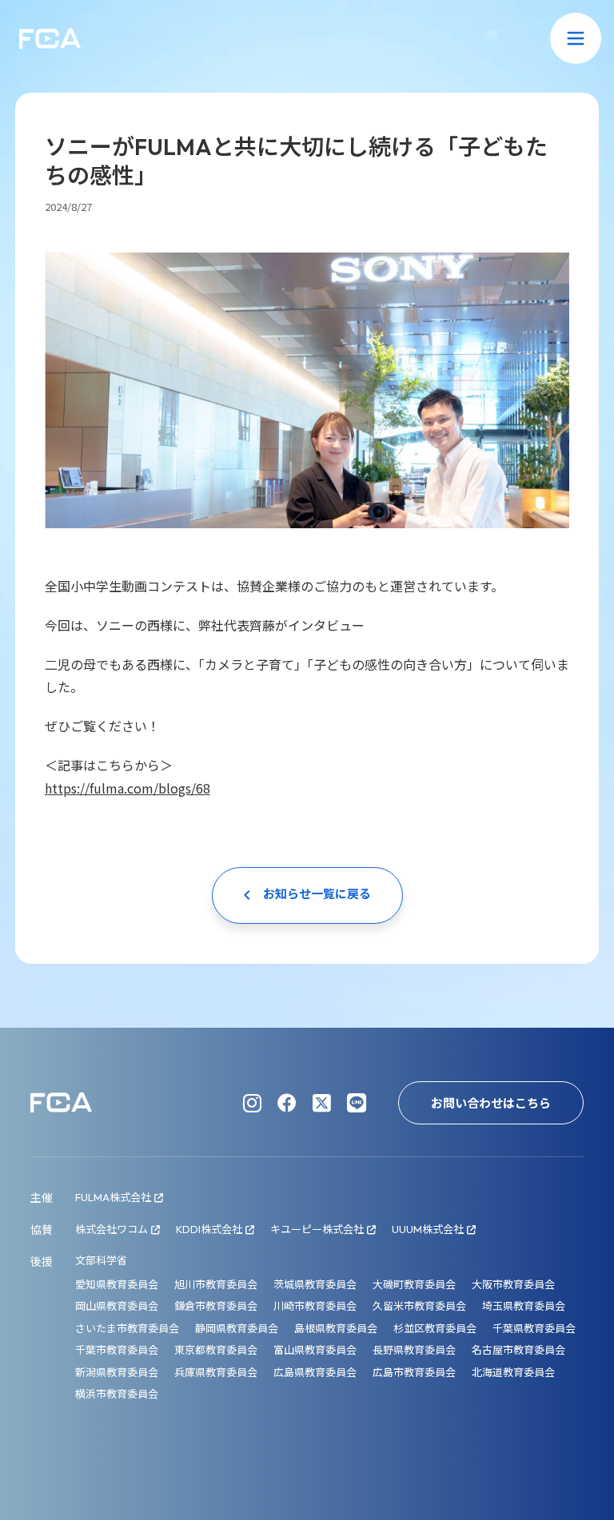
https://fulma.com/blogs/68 (127, 788)
